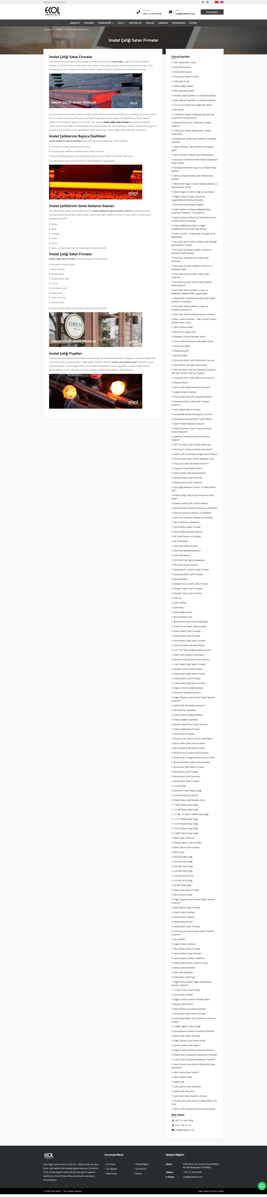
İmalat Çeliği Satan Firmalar (187, 729)
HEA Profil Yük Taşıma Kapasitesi (189, 560)
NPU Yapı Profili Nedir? (184, 90)
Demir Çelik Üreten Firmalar (187, 1035)
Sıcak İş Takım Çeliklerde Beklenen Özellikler (195, 1059)
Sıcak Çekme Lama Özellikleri (187, 1086)
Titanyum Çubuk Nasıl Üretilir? (188, 468)
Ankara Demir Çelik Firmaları (187, 631)
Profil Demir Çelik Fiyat (184, 977)
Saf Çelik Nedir (180, 355)
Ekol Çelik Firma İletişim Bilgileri (189, 204)
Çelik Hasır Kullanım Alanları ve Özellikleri (193, 517)
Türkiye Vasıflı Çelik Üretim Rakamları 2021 (194, 458)
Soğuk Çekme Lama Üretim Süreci (190, 1040)
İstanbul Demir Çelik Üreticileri (188, 482)
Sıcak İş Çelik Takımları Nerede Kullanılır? (193, 396)
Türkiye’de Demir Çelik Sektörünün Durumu (194, 360)
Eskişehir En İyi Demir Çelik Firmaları (191, 583)
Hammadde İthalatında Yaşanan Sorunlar (193, 414)
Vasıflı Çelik (179, 1081)
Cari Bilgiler (111, 1168)
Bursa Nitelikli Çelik (183, 617)
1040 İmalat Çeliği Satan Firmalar (189, 640)
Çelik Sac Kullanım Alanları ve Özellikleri (193, 512)
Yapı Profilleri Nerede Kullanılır (188, 531)
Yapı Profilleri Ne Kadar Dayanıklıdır (190, 365)
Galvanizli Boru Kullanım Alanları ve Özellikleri (195, 508)
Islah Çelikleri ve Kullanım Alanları (190, 1008)
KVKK (120, 22)
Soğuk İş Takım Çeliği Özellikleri (188, 688)
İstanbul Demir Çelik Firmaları (188, 842)
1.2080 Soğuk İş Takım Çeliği (187, 1026)
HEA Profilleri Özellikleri (185, 710)
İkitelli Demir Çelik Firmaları (187, 847)
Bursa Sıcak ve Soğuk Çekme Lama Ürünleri (194, 757)
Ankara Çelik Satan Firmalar (187, 635)
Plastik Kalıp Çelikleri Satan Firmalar (191, 963)
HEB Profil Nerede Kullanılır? (187, 550)
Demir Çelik (179, 852)
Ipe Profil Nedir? (181, 541)
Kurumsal (89, 22)
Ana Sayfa (48, 29)
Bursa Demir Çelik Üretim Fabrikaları (191, 621)
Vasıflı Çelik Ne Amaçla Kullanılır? (189, 705)
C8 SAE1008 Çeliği (182, 885)
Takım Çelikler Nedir (183, 894)
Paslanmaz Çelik (181, 350)
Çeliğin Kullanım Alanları (185, 392)
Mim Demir (179, 109)
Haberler (163, 22)
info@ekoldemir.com (185, 13)
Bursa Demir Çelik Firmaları (187, 781)
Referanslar (178, 22)
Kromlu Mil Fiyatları (183, 71)
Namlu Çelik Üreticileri (184, 838)
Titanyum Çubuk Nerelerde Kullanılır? (191, 463)
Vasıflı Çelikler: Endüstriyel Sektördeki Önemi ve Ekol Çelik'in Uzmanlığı (193, 219)
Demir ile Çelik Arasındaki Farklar (189, 645)
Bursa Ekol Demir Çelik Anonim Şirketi (192, 762)
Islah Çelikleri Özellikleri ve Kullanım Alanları (195, 100)
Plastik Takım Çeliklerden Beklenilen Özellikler (195, 1054)
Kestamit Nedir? (181, 382)
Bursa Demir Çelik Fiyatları (186, 771)
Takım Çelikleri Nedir (183, 327)
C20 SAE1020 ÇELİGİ (183, 875)
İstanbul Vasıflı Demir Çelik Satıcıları (191, 724)
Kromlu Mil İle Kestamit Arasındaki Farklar (193, 341)
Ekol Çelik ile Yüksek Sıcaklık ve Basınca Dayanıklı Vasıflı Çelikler (191, 251)
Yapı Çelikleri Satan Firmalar (187, 948)
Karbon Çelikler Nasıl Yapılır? (187, 1045)
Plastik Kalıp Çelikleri (183, 921)
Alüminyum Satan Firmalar (186, 76)
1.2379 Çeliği (180, 786)
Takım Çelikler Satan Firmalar (187, 953)
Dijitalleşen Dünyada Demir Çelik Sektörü (193, 419)
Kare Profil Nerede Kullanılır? (187, 692)
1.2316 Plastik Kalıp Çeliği (186, 823)
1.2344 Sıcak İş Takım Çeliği (187, 990)
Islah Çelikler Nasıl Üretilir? (186, 1072)
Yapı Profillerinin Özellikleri (186, 522)
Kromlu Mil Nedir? (182, 346)
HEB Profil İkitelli (182, 555)
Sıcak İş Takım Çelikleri (184, 912)
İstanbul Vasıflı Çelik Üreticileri (188, 477)
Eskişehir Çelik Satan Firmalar (188, 593)
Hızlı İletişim (212, 12)
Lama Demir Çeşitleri (183, 994)
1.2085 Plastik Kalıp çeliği (186, 804)
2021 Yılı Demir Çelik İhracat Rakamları (192, 444)
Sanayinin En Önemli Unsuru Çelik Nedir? (193, 738)
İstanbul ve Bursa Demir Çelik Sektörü (192, 659)
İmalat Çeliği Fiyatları (184, 86)
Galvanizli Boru (181, 579)
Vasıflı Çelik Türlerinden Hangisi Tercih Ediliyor (195, 454)
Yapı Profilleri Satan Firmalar (187, 527)
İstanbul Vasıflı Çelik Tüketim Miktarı (191, 503)
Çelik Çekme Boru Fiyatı (185, 62)
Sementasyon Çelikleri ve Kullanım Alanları (194, 1031)
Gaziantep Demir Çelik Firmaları (188, 574)
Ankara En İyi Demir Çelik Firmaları (190, 626)
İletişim (193, 22)
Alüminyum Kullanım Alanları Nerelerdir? (193, 449)
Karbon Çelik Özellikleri (184, 967)
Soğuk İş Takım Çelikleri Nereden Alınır (192, 999)
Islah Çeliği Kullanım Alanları (187, 409)
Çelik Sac (178, 598)
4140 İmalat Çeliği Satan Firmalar (189, 664)
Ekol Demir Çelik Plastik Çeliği (188, 790)
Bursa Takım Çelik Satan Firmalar (189, 743)
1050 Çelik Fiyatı (182, 81)
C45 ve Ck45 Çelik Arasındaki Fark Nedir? (193, 105)
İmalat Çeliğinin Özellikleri (186, 719)
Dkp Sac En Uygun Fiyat (185, 331)
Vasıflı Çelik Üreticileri (184, 1091)
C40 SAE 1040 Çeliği (183, 866)
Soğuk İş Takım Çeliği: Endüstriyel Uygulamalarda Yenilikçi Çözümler (188, 198)
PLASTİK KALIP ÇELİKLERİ (186, 795)
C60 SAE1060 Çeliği (183, 856)
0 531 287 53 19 (182, 1125)
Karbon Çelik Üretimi (183, 1004)
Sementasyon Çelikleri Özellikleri (189, 958)
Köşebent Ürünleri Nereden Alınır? (190, 336)
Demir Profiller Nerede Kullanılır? (189, 423)
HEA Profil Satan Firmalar (186, 564)
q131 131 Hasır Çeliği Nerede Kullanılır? (192, 650)
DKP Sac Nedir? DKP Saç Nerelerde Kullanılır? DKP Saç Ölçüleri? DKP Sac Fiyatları (193, 371)
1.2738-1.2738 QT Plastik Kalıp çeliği (191, 814)
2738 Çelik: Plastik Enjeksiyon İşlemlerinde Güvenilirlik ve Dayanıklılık (192, 116)
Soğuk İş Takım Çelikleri (185, 944)
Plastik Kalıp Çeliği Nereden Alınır (189, 800)
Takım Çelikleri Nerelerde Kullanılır (190, 473)
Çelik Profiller (180, 602)
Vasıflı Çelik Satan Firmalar (186, 890)
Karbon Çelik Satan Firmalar (187, 926)
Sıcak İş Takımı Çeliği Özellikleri (188, 715)
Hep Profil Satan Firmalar (185, 546)
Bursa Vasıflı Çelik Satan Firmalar (189, 748)
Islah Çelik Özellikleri (183, 972)
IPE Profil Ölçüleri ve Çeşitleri (187, 536)
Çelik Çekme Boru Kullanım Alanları (190, 1096)
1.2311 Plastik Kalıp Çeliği (186, 819)
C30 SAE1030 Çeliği (183, 871)
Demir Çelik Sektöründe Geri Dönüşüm (192, 387)
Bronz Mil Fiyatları (182, 67)
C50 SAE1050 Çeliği (183, 861)
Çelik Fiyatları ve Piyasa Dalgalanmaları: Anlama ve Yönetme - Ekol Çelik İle (191, 211)
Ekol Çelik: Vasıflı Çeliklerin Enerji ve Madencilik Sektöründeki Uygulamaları (189, 291)
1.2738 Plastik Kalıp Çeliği (186, 809)
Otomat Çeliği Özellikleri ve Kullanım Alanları (195, 95)
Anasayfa (75, 22)
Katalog (150, 22)
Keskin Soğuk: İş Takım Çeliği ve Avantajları (194, 191)
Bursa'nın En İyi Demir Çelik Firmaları (191, 752)
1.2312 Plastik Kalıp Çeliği (186, 828)
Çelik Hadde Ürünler (183, 612)
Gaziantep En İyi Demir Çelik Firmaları (191, 569)
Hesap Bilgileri (142, 1164)
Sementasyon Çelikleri (184, 917)
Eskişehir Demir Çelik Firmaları (188, 588)
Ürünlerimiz (105, 22)
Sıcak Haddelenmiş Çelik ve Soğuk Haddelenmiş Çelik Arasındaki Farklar (189, 227)
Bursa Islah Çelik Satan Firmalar (189, 767)
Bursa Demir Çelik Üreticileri (187, 776)
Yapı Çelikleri (180, 939)
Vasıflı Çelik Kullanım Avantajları (189, 654)
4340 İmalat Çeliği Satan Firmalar (189, 673)
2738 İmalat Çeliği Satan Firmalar (189, 683)
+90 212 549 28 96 (152, 13)
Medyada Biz (135, 22)
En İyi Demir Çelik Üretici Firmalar (190, 1013)
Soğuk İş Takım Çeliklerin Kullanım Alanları (194, 1050)
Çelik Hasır (179, 607)
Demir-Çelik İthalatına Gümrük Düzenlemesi (194, 1108)
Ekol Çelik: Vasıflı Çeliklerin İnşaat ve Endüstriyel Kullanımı (189, 308)
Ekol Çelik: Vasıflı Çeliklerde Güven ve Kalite (194, 314)
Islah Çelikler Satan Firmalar (187, 907)
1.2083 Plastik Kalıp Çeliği (186, 833)
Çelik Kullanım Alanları (184, 733)
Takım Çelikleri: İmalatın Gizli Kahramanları (194, 154)
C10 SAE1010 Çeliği (183, 880)
